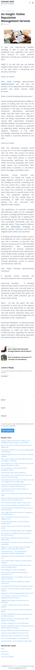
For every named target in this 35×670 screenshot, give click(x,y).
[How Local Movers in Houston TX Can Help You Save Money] (4, 357)
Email (3, 408)
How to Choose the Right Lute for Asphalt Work (15, 638)
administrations (7, 84)
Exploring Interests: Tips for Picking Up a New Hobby (16, 641)
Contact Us (4, 651)
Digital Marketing (7, 11)
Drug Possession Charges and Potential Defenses (15, 505)
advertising (15, 227)
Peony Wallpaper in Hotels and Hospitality (13, 570)
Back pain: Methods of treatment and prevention (15, 630)
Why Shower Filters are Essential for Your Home (15, 636)
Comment (5, 376)
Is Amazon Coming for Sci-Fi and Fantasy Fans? (15, 623)
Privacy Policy (5, 654)
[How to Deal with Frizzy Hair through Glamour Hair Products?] (4, 349)
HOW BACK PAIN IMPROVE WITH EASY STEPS (14, 633)
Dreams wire (7, 1)
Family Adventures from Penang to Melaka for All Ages (17, 586)
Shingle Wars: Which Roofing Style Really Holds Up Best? (17, 593)
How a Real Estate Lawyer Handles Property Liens (15, 502)
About (3, 649)
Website (3, 416)
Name (3, 400)
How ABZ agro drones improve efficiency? (13, 472)
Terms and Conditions (7, 657)
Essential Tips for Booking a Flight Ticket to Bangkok (16, 531)
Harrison (6, 24)
